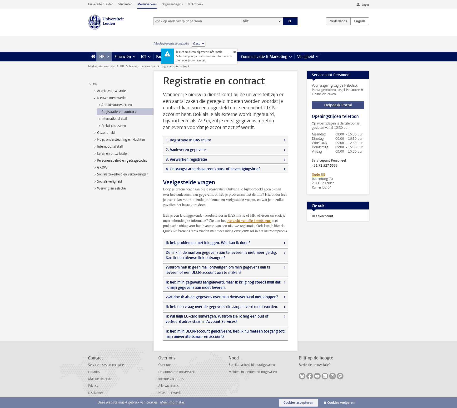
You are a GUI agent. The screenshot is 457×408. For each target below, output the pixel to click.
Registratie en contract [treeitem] (118, 111)
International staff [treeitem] (114, 118)
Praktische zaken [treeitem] (113, 126)
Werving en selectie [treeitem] (111, 188)
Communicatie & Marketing (264, 56)
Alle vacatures (168, 385)
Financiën (122, 56)
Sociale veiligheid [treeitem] (109, 181)
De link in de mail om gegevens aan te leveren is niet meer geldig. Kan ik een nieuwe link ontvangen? (221, 255)
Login (365, 5)
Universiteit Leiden (100, 4)
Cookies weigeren (341, 402)
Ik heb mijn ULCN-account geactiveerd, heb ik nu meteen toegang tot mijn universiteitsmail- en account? (225, 334)
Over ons (164, 365)
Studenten (125, 4)
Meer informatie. (172, 402)
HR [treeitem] (95, 84)
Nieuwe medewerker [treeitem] (112, 98)
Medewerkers (147, 4)
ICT (143, 56)
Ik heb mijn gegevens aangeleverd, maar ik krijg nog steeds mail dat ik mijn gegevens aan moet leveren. (223, 285)
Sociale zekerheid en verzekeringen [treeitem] (122, 174)
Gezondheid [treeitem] (106, 132)
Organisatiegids (172, 4)
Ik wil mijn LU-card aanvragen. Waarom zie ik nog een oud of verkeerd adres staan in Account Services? (217, 319)
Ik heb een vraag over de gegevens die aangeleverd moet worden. (222, 306)
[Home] (92, 56)
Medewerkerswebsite (101, 66)
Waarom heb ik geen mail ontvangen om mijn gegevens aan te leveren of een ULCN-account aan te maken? (218, 270)
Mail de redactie (99, 379)
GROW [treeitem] (102, 167)
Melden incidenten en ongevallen (252, 372)
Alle (246, 21)
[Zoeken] (290, 21)
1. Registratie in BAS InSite (188, 140)
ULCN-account (322, 216)
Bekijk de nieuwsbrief (314, 365)
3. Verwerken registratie (186, 159)
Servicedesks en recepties (106, 365)
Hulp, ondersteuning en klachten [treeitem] (121, 139)
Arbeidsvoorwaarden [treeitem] (112, 91)
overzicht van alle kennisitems (249, 220)
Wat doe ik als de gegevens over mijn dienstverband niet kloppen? (222, 296)
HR (101, 56)
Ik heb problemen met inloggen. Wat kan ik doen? (208, 242)
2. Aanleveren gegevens (186, 149)
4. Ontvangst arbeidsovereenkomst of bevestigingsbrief (213, 168)
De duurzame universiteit (176, 372)
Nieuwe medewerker (142, 66)
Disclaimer (95, 393)
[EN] (359, 21)
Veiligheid (305, 56)
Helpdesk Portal (338, 105)
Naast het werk (169, 393)
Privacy (93, 385)
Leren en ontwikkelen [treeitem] (113, 153)
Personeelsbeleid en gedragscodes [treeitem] (122, 160)
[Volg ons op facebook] (309, 376)
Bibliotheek (195, 4)
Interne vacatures (171, 379)
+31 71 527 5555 (325, 166)
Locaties (94, 372)
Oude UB (318, 174)
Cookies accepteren (298, 402)
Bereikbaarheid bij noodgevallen (251, 365)
